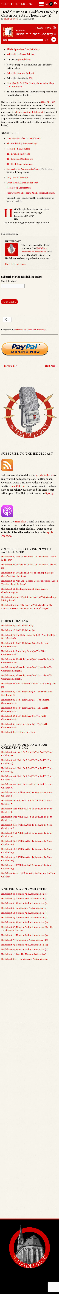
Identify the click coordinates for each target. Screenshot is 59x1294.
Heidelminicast (30, 329)
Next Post (51, 366)
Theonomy (41, 329)
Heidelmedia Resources (18, 148)
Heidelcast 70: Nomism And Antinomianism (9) (24, 935)
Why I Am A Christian (17, 177)
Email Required (9, 281)
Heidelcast (11, 19)
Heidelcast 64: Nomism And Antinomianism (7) (24, 922)
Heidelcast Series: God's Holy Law (18, 732)
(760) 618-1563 (48, 102)
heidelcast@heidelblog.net (29, 112)
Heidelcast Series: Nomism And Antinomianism (24, 959)
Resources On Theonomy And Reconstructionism (31, 193)
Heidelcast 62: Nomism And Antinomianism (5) (24, 913)
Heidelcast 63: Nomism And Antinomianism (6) (24, 917)
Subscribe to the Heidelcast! (20, 54)
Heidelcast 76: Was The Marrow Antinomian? (23, 954)
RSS (31, 78)
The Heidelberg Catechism (20, 164)
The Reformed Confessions (20, 159)
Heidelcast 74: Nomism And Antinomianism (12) (24, 949)
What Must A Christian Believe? (22, 182)
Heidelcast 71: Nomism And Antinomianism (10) (24, 940)
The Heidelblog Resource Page (22, 143)
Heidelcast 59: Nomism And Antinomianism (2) (24, 898)
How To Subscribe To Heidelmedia (24, 138)
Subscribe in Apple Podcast (20, 73)
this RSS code (18, 486)
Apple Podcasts (45, 475)
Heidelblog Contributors (19, 187)
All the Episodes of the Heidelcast (23, 49)
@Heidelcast (24, 59)
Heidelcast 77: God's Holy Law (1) (17, 625)
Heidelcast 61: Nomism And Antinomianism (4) (24, 908)
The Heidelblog (17, 4)
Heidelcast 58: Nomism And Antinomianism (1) (24, 894)
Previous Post (9, 366)
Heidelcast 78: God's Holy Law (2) (18, 630)
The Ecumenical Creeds (18, 154)
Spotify (49, 493)
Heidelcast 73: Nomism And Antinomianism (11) (24, 944)
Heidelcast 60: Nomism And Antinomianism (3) (24, 903)
